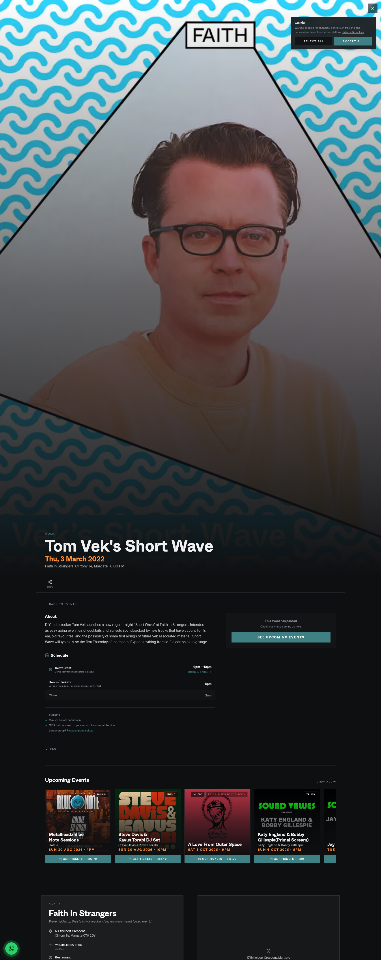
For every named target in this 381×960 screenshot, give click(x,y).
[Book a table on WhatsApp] (13, 948)
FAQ (53, 749)
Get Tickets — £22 (289, 859)
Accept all (353, 41)
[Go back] (372, 8)
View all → (326, 781)
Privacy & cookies (353, 32)
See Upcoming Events (281, 637)
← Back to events (61, 604)
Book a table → (200, 672)
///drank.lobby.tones (68, 945)
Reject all (313, 41)
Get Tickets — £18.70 (219, 859)
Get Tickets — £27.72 (80, 859)
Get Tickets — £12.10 (150, 859)
